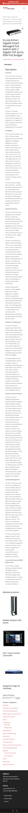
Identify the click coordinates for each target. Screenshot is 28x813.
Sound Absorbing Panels (10, 748)
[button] (22, 28)
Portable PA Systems (9, 739)
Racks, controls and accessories (16, 59)
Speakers (5, 751)
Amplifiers (6, 705)
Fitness (5, 720)
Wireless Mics (8, 728)
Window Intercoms (8, 764)
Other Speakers (8, 756)
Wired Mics (7, 725)
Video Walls (6, 762)
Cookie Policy (8, 795)
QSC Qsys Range (8, 742)
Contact (6, 801)
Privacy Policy (8, 798)
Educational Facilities (9, 717)
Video (4, 759)
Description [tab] (8, 64)
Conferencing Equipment (10, 711)
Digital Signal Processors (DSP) (12, 714)
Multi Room (6, 736)
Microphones (6, 722)
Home (4, 17)
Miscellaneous (7, 730)
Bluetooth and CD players (10, 708)
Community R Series (10, 753)
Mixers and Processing (9, 733)
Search (18, 698)
